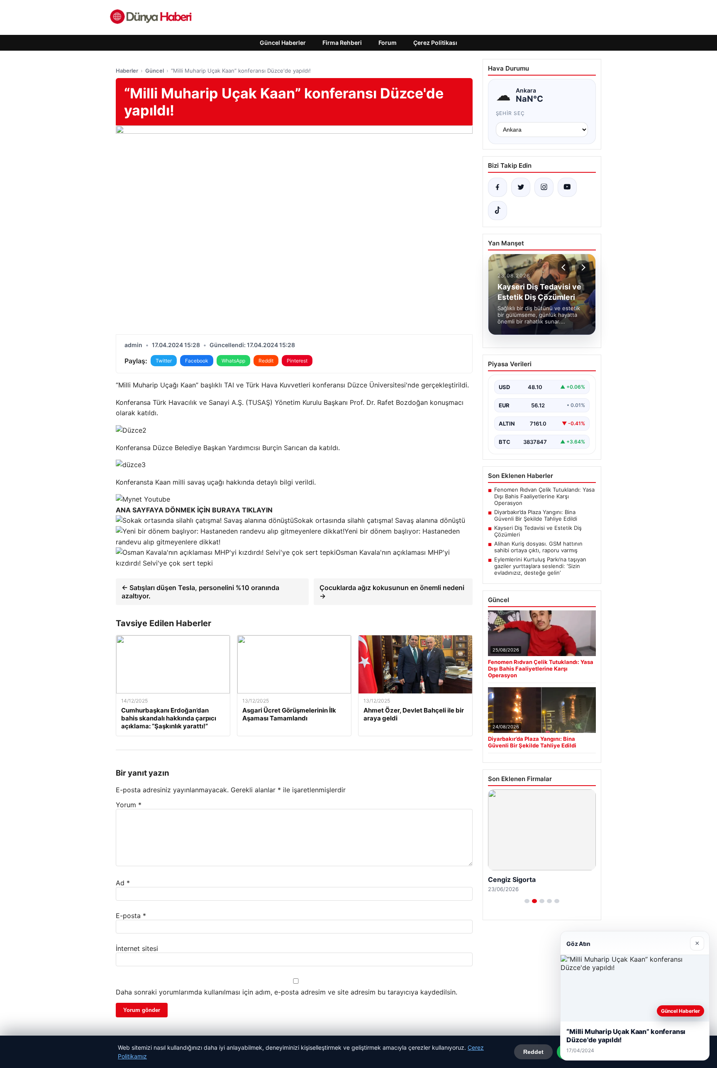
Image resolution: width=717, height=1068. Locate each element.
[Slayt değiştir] (526, 901)
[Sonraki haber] (582, 267)
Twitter (164, 361)
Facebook (196, 361)
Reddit (266, 361)
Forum (387, 42)
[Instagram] (544, 187)
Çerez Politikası (435, 42)
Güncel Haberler (283, 42)
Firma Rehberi (342, 42)
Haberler (127, 70)
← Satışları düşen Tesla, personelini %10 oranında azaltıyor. (200, 591)
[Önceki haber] (565, 267)
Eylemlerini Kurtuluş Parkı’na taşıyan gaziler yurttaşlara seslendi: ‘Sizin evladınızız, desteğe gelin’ (540, 566)
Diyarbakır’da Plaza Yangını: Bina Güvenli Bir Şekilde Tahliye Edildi (535, 515)
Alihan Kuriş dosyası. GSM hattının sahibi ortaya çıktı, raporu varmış (538, 547)
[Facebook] (497, 187)
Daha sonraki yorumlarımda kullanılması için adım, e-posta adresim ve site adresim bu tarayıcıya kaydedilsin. (286, 992)
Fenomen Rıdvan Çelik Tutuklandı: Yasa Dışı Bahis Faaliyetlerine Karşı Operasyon (544, 496)
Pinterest (297, 361)
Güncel (154, 70)
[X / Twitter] (520, 187)
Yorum (128, 805)
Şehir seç (510, 113)
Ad (123, 883)
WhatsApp (233, 361)
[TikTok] (497, 210)
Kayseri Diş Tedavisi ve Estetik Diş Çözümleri (538, 531)
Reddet (533, 1051)
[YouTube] (567, 187)
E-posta (131, 915)
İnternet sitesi (137, 948)
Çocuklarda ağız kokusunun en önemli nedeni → (391, 591)
